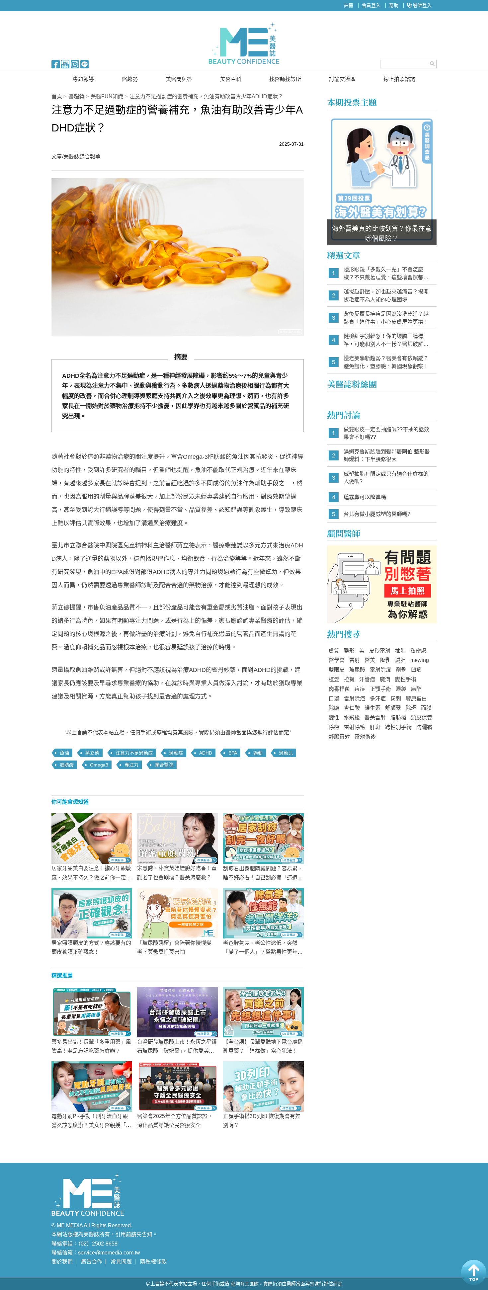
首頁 (56, 96)
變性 (334, 717)
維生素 (372, 708)
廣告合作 (91, 1261)
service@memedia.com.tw (109, 1252)
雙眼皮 (337, 670)
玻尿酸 (357, 670)
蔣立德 (92, 753)
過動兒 (286, 753)
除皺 (334, 708)
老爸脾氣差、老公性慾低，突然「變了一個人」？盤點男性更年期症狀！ (263, 952)
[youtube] (65, 63)
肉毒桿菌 (339, 689)
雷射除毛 (354, 727)
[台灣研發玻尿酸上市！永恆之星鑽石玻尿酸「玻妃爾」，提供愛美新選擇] (177, 1011)
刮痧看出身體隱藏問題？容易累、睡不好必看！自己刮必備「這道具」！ (263, 877)
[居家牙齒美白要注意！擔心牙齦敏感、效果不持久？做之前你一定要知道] (91, 838)
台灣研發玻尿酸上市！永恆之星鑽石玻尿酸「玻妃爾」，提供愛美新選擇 (177, 1051)
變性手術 (405, 679)
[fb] (55, 63)
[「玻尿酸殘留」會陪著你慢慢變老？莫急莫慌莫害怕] (177, 912)
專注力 (131, 764)
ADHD (205, 753)
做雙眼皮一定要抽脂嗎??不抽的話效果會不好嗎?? (386, 433)
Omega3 (99, 764)
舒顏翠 (393, 708)
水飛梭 (352, 717)
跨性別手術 (398, 727)
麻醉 (416, 689)
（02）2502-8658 (98, 1244)
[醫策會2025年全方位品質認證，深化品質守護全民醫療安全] (177, 1086)
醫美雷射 (375, 717)
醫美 (370, 660)
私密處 (418, 651)
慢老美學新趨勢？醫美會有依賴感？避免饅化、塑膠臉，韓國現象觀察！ (386, 362)
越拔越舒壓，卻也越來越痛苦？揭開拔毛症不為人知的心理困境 (386, 295)
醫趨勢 (130, 79)
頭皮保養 (421, 717)
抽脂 (400, 651)
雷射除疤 (354, 698)
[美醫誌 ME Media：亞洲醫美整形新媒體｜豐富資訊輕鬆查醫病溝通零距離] (244, 43)
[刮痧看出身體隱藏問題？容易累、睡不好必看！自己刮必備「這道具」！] (263, 838)
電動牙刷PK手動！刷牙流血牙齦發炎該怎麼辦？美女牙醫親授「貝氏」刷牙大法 (91, 1125)
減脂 (400, 660)
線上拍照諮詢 (399, 79)
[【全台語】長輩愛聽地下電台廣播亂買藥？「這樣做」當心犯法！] (263, 1011)
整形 (349, 651)
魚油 (64, 753)
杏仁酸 (352, 708)
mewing (419, 660)
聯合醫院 (164, 764)
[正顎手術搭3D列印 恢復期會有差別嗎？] (263, 1086)
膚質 (334, 651)
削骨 (401, 670)
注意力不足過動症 (134, 753)
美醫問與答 (179, 79)
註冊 (348, 5)
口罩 (334, 698)
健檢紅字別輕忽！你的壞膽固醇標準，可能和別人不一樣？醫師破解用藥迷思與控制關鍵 (386, 340)
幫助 (393, 5)
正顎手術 (380, 689)
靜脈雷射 (339, 737)
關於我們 (62, 1261)
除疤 (334, 727)
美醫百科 (230, 79)
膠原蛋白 (416, 698)
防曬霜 (424, 727)
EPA (232, 753)
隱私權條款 (153, 1261)
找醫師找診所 (285, 79)
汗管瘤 (367, 679)
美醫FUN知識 (107, 96)
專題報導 (83, 79)
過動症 (176, 753)
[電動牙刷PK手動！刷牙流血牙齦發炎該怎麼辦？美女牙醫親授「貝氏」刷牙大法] (91, 1086)
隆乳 (385, 660)
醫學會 (337, 660)
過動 (258, 753)
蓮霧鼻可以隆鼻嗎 (365, 497)
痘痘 (360, 689)
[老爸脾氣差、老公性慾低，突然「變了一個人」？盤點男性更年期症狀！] (263, 912)
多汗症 (378, 698)
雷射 (354, 660)
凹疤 (416, 670)
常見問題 (121, 1261)
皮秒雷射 (379, 651)
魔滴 (385, 679)
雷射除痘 (380, 670)
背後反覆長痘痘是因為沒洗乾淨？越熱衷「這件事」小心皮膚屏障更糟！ (386, 318)
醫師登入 (422, 5)
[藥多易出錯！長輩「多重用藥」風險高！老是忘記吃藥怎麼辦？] (91, 1011)
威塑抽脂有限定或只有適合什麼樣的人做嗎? (386, 478)
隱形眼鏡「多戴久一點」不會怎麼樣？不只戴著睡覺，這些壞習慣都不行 (386, 274)
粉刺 (395, 698)
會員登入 (371, 5)
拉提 (349, 679)
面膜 (426, 708)
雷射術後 (365, 737)
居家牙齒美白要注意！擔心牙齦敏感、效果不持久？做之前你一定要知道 (91, 877)
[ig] (75, 63)
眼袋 (401, 689)
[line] (84, 63)
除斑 (411, 708)
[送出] (432, 63)
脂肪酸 (67, 764)
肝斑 (375, 727)
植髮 (334, 679)
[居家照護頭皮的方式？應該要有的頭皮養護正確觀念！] (91, 912)
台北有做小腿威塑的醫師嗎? (377, 514)
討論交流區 (342, 79)
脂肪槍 (398, 717)
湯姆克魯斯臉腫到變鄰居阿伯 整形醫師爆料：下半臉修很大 (387, 455)
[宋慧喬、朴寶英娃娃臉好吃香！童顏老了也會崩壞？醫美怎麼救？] (177, 838)
